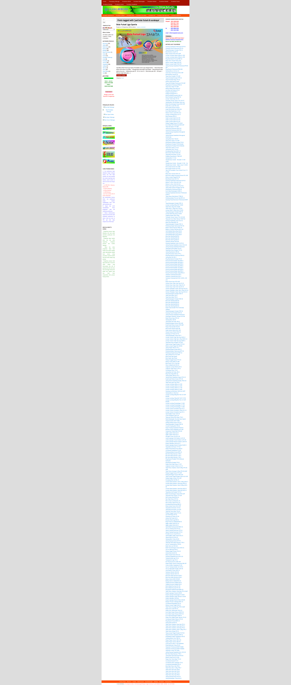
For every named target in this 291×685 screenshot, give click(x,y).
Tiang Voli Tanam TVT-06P (172, 126)
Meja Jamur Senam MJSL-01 (173, 173)
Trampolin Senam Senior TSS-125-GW (175, 217)
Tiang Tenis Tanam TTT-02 (172, 147)
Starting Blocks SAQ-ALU (172, 393)
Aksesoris (105, 43)
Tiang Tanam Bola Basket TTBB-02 (174, 196)
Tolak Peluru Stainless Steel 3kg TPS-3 (175, 624)
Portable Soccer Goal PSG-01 (173, 533)
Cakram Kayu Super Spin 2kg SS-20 (175, 283)
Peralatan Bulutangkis (139, 1)
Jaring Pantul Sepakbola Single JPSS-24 (176, 377)
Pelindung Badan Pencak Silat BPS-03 (175, 198)
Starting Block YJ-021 (171, 158)
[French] (104, 27)
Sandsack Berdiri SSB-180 (172, 241)
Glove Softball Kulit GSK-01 (172, 365)
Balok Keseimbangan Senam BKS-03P (175, 104)
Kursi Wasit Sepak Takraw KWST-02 (175, 614)
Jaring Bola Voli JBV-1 (171, 257)
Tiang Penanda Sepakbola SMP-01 (174, 634)
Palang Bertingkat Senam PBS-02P (174, 474)
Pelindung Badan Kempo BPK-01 (174, 452)
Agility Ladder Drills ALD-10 (172, 523)
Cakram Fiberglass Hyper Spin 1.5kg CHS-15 (177, 290)
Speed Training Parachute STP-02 (174, 530)
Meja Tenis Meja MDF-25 (172, 222)
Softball (104, 66)
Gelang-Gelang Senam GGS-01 (173, 422)
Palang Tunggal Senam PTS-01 (173, 513)
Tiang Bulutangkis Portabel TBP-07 (174, 293)
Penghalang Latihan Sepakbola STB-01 (175, 636)
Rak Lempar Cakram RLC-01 (173, 502)
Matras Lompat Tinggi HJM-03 (173, 605)
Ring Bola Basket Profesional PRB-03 (175, 255)
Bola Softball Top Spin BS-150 (173, 586)
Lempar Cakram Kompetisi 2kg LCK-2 (175, 408)
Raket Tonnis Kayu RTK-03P (173, 281)
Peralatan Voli (152, 15)
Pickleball (105, 60)
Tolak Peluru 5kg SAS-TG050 (173, 206)
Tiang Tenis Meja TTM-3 (171, 297)
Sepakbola (105, 64)
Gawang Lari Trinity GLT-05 (172, 516)
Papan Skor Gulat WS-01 (172, 608)
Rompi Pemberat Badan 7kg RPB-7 (174, 267)
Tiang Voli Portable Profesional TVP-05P (175, 83)
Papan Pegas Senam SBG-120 (173, 640)
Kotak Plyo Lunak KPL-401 (172, 105)
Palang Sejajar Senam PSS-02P (173, 478)
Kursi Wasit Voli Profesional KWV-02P (175, 125)
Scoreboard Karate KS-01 (172, 660)
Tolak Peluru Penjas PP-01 (172, 631)
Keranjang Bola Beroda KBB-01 (173, 504)
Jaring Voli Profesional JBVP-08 (173, 130)
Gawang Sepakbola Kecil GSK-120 (174, 556)
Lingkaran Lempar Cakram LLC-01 (174, 466)
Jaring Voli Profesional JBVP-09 (173, 128)
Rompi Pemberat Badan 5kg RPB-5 (174, 264)
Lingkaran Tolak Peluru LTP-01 (173, 368)
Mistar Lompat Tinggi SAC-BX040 (174, 346)
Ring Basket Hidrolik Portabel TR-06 (174, 142)
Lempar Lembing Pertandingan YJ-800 (175, 406)
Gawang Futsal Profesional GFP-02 (174, 48)
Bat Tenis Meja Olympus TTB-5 (173, 453)
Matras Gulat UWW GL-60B (172, 361)
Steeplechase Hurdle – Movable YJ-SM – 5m (177, 163)
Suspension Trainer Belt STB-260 (174, 431)
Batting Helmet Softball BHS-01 (173, 580)
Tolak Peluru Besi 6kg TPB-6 (173, 669)
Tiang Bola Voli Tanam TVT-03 (173, 446)
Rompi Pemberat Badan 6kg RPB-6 (174, 265)
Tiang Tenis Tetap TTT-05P (172, 86)
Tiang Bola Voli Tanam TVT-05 (173, 154)
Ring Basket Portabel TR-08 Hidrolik (174, 144)
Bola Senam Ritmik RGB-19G (173, 152)
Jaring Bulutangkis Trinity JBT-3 (173, 335)
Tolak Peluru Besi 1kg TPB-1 (173, 382)
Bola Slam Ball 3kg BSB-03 (172, 306)
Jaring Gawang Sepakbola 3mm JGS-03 (176, 652)
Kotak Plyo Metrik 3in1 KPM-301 (174, 109)
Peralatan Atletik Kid (176, 15)
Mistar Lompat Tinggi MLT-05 (173, 177)
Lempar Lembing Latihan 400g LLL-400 (175, 57)
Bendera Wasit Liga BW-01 (172, 520)
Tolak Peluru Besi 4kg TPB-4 (173, 673)
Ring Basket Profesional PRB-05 (174, 189)
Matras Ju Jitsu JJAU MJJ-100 (173, 182)
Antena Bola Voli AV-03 (171, 553)
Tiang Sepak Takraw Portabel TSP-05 (175, 187)
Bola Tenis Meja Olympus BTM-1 (174, 577)
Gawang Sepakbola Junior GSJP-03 (175, 243)
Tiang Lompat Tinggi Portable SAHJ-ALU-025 (177, 476)
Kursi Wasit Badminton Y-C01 (173, 111)
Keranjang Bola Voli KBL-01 (172, 480)
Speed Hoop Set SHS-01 (172, 537)
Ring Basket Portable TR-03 (172, 462)
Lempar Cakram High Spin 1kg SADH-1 (175, 340)
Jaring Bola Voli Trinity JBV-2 (173, 372)
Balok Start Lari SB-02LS (172, 546)
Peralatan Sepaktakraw (108, 15)
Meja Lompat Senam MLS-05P (173, 53)
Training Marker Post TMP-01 (173, 638)
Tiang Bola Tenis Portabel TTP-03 (174, 250)
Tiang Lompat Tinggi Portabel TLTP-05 (175, 633)
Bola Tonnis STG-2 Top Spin (172, 363)
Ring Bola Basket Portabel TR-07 (174, 259)
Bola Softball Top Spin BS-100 (173, 587)
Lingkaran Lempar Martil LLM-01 (174, 366)
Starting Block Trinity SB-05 (172, 539)
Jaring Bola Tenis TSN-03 (172, 139)
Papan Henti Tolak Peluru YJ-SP (174, 464)
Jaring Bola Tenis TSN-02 (172, 149)
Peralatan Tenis (130, 15)
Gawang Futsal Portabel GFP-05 (174, 313)
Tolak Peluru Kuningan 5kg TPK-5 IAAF (175, 607)
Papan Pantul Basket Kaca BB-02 (174, 448)
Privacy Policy (168, 681)
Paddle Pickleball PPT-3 (171, 93)
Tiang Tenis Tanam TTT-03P (172, 140)
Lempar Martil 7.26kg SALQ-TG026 (174, 210)
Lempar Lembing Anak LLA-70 (173, 114)
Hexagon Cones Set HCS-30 (173, 436)
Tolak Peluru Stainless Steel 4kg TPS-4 (175, 626)
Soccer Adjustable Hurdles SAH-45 (174, 568)
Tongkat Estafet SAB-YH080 (173, 420)
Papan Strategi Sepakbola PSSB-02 (174, 427)
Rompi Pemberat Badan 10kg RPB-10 (175, 272)
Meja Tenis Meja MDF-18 (172, 373)
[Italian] (107, 27)
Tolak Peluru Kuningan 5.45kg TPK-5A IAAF (176, 471)
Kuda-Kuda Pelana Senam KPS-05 (174, 379)
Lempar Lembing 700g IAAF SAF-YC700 (176, 398)
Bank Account (140, 681)
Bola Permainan (107, 52)
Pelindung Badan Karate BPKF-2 (174, 349)
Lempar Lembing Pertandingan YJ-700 (175, 405)
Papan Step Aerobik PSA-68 (173, 326)
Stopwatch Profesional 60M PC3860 (174, 647)
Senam (104, 62)
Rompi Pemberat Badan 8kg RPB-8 (174, 269)
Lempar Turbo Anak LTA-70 (172, 98)
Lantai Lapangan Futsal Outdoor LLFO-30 (176, 440)
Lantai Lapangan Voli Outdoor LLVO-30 (175, 438)
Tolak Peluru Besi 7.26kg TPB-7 (173, 667)
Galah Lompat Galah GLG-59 (173, 121)
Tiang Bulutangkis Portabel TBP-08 (174, 299)
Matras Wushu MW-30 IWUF (173, 579)
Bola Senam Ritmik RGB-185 (173, 328)
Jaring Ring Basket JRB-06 (172, 252)
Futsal (122, 78)
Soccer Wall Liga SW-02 (172, 549)
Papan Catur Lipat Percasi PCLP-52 (174, 185)
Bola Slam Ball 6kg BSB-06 (172, 300)
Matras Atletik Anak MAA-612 (173, 88)
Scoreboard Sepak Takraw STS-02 (174, 619)
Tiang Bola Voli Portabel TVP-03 (173, 248)
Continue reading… (121, 75)
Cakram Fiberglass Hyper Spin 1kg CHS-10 (176, 292)
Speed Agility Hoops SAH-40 (173, 413)
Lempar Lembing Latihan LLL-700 (174, 387)
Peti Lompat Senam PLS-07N (173, 168)
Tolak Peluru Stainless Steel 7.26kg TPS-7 (176, 629)
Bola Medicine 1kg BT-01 (172, 51)
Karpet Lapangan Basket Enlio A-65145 (175, 600)
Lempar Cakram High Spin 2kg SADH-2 (175, 337)
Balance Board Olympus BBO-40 (174, 227)
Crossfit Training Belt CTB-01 (173, 426)
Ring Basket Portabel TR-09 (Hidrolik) (175, 145)
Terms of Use (122, 681)
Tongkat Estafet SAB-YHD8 (172, 215)
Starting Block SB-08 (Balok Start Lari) (175, 102)
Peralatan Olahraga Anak (163, 15)
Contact (134, 681)
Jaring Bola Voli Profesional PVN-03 (174, 655)
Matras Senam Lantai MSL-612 (173, 112)
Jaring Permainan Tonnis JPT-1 (173, 253)
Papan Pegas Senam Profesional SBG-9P (176, 563)
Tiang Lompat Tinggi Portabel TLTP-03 (175, 344)
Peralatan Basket (151, 1)
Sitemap (156, 681)
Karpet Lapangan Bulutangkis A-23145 (175, 594)
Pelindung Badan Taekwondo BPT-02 (175, 351)
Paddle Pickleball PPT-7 (171, 92)
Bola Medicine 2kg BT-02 (172, 74)
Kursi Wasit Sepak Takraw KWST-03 (175, 612)
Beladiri (104, 50)
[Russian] (110, 27)
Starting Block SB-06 (171, 319)
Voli (103, 73)
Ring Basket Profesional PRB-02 (174, 85)
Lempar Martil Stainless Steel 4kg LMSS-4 (176, 490)
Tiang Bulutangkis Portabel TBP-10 (174, 203)
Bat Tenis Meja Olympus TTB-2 (173, 457)
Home (104, 1)
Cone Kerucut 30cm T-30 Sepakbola (175, 643)
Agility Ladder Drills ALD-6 (172, 525)
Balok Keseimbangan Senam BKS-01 (175, 547)
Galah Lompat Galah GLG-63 (173, 119)
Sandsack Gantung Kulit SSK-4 (173, 276)
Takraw (104, 67)
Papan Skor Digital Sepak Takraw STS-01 (176, 617)
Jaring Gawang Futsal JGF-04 (173, 676)
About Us (129, 681)
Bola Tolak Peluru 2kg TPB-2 (173, 666)
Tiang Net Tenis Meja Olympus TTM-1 (175, 542)
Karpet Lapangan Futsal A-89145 (174, 593)
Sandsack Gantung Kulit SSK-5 (173, 274)
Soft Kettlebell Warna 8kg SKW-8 (174, 231)
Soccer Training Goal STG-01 (173, 528)
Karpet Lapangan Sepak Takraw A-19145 (176, 596)
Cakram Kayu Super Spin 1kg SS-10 (175, 286)
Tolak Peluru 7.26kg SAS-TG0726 (174, 208)
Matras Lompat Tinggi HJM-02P (173, 62)
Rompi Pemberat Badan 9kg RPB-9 (174, 271)
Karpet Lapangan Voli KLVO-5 (173, 443)
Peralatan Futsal (175, 1)
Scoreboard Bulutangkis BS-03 (173, 603)
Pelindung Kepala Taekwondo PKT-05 (175, 226)
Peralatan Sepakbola (131, 4)
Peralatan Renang (107, 4)
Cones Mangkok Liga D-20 (172, 415)
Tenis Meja (105, 71)
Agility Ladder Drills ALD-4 (172, 434)
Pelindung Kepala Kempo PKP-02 (174, 352)
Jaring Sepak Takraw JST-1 (172, 347)
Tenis (104, 69)
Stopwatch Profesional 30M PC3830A (175, 648)
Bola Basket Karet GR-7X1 (172, 179)
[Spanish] (111, 27)
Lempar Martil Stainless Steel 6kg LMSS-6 (176, 483)
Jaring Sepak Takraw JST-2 (172, 375)
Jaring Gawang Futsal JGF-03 (173, 540)
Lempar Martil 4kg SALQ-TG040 (174, 213)
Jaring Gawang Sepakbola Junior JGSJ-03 (176, 245)
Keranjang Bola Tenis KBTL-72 (173, 151)
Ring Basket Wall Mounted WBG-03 (174, 589)
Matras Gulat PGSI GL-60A (172, 657)
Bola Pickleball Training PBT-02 (173, 97)
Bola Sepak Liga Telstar (171, 358)
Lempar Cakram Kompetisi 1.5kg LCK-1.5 (176, 410)
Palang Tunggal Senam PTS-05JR (174, 123)
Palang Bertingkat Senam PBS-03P (174, 323)
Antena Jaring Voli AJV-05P (172, 81)
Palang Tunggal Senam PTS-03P (174, 473)
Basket (104, 48)
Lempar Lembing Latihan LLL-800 (174, 389)
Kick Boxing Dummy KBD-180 (173, 561)
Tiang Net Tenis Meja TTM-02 (173, 511)
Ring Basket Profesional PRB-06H (174, 69)
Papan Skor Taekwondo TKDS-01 (174, 610)
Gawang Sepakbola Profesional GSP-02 (175, 180)
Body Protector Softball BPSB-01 (174, 521)
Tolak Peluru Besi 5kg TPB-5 (173, 671)
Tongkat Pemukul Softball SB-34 (173, 582)
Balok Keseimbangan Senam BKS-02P (175, 493)
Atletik (104, 45)
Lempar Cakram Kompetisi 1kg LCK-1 (175, 412)
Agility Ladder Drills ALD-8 (172, 433)
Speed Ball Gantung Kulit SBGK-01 (174, 527)
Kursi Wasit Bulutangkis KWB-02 (174, 615)
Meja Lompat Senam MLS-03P (173, 506)
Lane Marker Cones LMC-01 (173, 570)
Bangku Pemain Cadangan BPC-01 (174, 601)
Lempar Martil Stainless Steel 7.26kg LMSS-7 (177, 481)
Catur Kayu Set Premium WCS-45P (174, 72)
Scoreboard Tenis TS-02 (172, 370)
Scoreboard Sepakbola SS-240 (173, 450)
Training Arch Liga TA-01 (172, 560)
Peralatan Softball (120, 15)
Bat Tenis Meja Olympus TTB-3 (173, 654)
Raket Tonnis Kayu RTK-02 (172, 318)
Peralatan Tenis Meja (141, 15)
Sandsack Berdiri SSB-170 (172, 573)
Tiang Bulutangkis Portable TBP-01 (174, 50)
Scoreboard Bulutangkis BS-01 (173, 664)
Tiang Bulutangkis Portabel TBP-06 (174, 311)
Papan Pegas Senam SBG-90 (173, 641)
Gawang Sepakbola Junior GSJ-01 (174, 220)
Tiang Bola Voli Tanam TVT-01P (173, 509)
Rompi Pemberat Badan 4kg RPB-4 (174, 262)
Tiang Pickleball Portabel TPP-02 (174, 78)
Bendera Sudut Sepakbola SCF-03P (174, 429)
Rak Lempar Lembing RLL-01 (173, 500)
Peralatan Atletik (126, 1)
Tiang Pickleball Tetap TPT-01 (173, 79)
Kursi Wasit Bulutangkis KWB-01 (174, 191)
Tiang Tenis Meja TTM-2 (171, 295)
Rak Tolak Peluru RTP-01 (172, 499)
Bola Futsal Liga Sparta (126, 24)
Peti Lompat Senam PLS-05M (173, 166)
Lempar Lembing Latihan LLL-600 (174, 386)
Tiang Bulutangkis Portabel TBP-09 (174, 212)
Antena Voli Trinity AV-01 (172, 518)
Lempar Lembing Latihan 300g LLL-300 (175, 55)
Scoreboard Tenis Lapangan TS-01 (174, 662)
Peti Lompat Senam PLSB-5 (173, 107)
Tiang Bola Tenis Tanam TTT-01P (174, 495)
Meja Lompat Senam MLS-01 (173, 554)
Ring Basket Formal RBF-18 (173, 621)
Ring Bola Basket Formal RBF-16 (174, 58)
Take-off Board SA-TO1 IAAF (173, 354)
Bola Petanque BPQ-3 (171, 116)
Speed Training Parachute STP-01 (174, 532)
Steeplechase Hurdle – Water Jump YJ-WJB (177, 165)
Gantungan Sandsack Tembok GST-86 (175, 316)
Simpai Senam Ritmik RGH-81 (173, 332)
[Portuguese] (109, 27)
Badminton (105, 47)
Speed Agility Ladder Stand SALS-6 (174, 535)
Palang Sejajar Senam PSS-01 (173, 551)
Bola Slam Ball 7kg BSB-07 (172, 239)
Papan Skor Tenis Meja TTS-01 (173, 659)
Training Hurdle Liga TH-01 (172, 558)
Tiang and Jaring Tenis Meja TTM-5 (174, 417)
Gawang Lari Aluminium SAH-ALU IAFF (175, 391)
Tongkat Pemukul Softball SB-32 (173, 584)
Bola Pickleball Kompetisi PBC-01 (174, 95)
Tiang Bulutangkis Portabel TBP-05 (174, 424)
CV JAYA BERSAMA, (120, 683)
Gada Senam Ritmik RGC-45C (173, 330)
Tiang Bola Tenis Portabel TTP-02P (174, 342)
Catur (104, 54)
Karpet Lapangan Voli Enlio (172, 598)
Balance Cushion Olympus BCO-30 (174, 229)
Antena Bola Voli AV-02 (171, 622)
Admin (134, 27)
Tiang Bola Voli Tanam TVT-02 (173, 507)
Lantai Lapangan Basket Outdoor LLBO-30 (176, 441)
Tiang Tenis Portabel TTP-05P (173, 76)
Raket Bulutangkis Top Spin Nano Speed (176, 419)
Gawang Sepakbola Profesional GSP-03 (175, 46)
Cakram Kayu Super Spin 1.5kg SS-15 (175, 285)
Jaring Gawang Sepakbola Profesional (175, 246)
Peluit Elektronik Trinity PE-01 (173, 645)
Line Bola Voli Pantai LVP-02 (173, 90)
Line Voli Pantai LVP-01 (171, 514)
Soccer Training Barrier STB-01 (173, 544)
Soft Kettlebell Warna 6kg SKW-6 (174, 232)
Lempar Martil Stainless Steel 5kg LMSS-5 (176, 488)
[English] (103, 27)
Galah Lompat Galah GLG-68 (173, 118)
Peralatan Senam (119, 4)
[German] (106, 27)
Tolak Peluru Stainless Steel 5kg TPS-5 (175, 627)
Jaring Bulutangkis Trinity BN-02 (173, 678)
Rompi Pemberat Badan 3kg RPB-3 (174, 260)
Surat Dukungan (149, 681)
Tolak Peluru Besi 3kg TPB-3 (173, 674)
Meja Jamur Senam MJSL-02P (173, 60)
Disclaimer (161, 681)
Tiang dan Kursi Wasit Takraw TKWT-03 (175, 219)
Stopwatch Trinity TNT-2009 (172, 650)
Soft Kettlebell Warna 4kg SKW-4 (174, 234)
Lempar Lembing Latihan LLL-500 (174, 384)
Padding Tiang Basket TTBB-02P (174, 156)
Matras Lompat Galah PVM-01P (173, 64)
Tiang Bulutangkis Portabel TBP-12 (174, 224)
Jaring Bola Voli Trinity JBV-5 (173, 321)
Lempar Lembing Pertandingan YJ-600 (175, 403)
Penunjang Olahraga (114, 1)
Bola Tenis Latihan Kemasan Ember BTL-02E (177, 175)
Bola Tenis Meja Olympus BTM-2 (174, 575)
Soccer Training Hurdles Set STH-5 (174, 567)
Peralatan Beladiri (163, 1)
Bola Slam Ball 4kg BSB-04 (172, 304)
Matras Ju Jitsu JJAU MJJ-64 (173, 184)
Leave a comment (141, 27)
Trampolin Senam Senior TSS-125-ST (175, 100)
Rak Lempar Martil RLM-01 (172, 497)
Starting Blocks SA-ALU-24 (172, 71)
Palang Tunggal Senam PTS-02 (173, 359)
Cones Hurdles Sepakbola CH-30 (174, 565)
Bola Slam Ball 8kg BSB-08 (172, 238)
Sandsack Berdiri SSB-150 (172, 572)
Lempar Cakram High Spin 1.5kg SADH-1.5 (176, 339)
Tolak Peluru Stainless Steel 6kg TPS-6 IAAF (177, 591)
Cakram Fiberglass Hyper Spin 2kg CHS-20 (176, 288)
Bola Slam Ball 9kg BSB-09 (172, 236)
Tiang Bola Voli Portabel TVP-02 (173, 492)
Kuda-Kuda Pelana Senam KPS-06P (175, 325)
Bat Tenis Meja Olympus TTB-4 (173, 455)
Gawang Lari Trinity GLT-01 (172, 333)
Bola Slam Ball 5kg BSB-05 (172, 302)
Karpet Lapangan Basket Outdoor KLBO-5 (176, 445)
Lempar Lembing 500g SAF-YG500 (174, 205)
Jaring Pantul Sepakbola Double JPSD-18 (176, 380)
